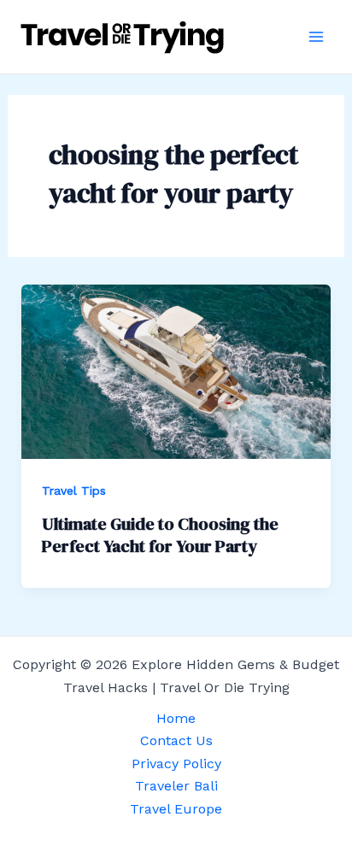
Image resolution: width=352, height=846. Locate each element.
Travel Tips (74, 490)
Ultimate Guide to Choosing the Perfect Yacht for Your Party (160, 535)
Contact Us (176, 740)
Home (176, 718)
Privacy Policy (176, 763)
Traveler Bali (176, 786)
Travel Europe (176, 809)
